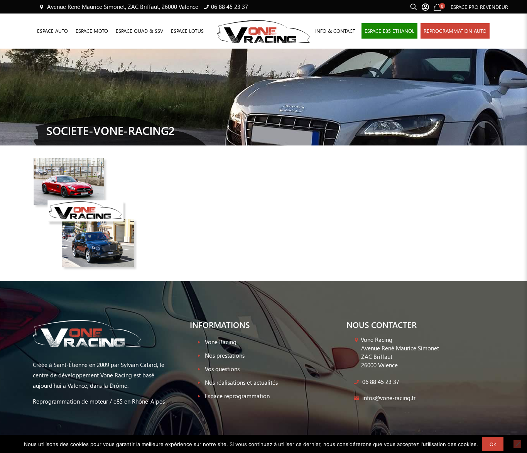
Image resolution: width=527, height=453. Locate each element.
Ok (493, 444)
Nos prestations (225, 355)
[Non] (517, 444)
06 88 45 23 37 (229, 6)
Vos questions (222, 369)
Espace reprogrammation (237, 396)
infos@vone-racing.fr (388, 398)
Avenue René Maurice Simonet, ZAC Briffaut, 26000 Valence (122, 6)
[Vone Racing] (263, 31)
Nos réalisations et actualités (241, 382)
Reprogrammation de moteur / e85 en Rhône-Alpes (99, 401)
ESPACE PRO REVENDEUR (479, 6)
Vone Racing (220, 342)
